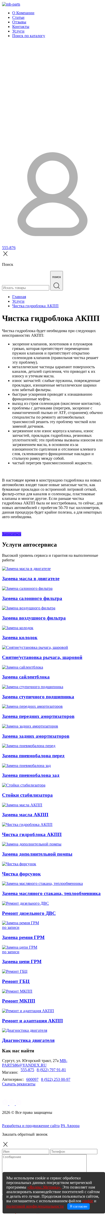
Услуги (18, 31)
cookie (87, 1201)
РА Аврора (70, 1125)
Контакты (20, 26)
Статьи (18, 17)
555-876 (9, 247)
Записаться (11, 534)
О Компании (23, 13)
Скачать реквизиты (18, 1084)
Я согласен (78, 1206)
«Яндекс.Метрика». (44, 1187)
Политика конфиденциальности (35, 1121)
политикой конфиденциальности (35, 1206)
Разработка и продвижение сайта (31, 1125)
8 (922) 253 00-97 (55, 1079)
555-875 (27, 1070)
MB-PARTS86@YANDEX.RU (34, 1062)
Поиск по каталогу (28, 36)
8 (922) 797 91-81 (51, 1070)
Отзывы (19, 22)
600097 (32, 1079)
